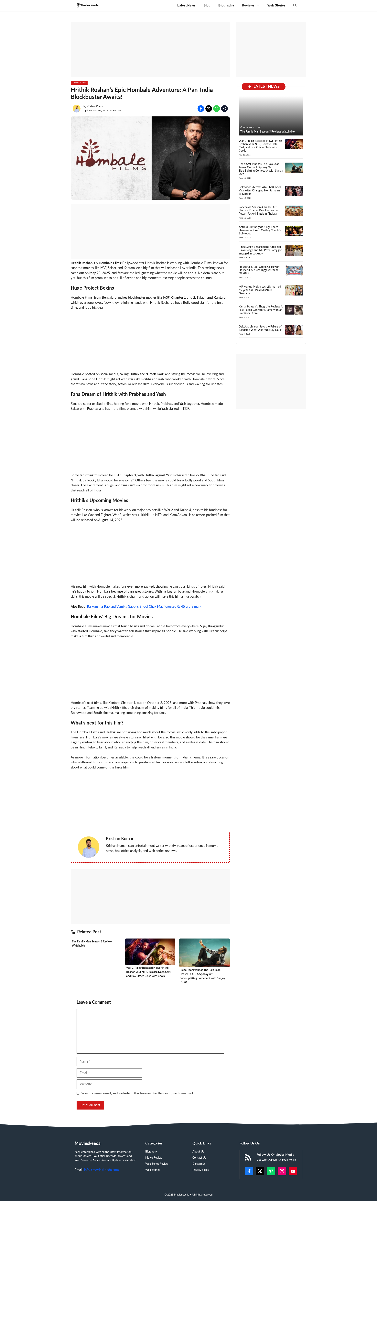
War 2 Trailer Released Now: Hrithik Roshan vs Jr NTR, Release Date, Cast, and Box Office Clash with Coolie (148, 972)
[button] (294, 5)
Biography (226, 5)
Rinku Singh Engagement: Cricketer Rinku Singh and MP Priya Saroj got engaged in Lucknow (260, 250)
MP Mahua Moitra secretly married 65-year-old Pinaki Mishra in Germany (260, 290)
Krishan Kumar (95, 106)
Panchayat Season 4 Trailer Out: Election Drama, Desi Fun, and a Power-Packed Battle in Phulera (258, 210)
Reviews (248, 5)
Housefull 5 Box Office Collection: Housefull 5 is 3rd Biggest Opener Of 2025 (259, 270)
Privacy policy (200, 1170)
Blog (206, 5)
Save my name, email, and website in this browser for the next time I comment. (137, 1093)
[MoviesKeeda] (88, 5)
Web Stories (276, 5)
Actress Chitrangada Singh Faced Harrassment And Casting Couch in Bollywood (260, 230)
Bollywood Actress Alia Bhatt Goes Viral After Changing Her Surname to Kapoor (260, 190)
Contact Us (199, 1157)
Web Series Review (156, 1164)
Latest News (186, 5)
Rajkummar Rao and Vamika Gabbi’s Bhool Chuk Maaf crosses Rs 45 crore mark (144, 606)
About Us (198, 1151)
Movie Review (153, 1157)
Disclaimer (198, 1164)
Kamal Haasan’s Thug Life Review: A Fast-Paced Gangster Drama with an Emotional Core (261, 310)
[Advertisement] (150, 49)
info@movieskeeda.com (101, 1170)
